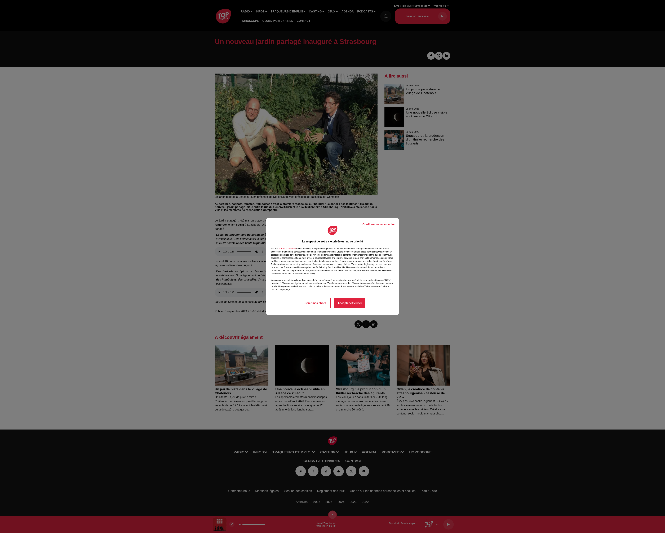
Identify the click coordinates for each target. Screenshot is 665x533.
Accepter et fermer (350, 303)
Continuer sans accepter (378, 224)
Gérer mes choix (315, 303)
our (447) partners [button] (287, 248)
